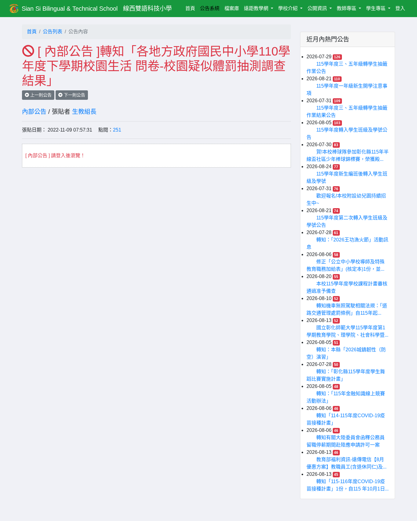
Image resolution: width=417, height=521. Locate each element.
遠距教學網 (257, 8)
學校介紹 (288, 8)
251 (117, 129)
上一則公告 (40, 94)
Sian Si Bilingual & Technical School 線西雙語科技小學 (97, 8)
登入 (400, 8)
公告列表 (52, 31)
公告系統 (209, 8)
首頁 (191, 8)
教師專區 (347, 8)
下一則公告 (74, 94)
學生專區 (376, 8)
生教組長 (84, 111)
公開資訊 (317, 8)
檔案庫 (231, 8)
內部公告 (34, 111)
